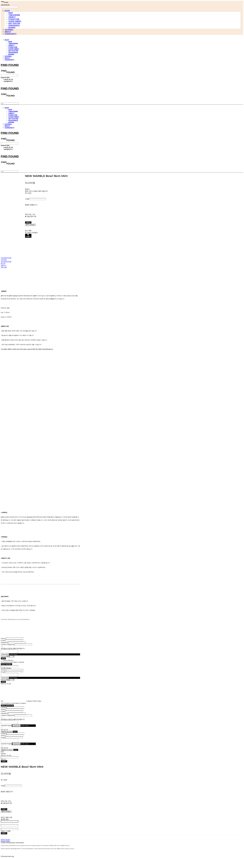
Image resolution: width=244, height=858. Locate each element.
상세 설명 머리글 (6, 258)
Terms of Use (5, 839)
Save (15, 731)
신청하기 (4, 833)
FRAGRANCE (14, 25)
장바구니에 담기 (6, 811)
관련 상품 (4, 267)
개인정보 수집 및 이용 (8, 648)
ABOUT (8, 32)
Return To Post (7, 750)
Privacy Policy (5, 841)
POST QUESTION (7, 705)
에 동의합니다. (13, 648)
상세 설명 (4, 260)
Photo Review (8, 660)
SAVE (3, 658)
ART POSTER (14, 23)
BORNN (11, 27)
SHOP (7, 11)
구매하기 (4, 761)
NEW (10, 13)
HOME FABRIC (14, 21)
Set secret (4, 730)
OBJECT (12, 17)
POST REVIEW (6, 664)
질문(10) (3, 265)
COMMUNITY (10, 34)
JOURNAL (9, 30)
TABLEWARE (14, 15)
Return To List (7, 731)
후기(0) (3, 263)
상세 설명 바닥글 (6, 261)
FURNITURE (13, 19)
